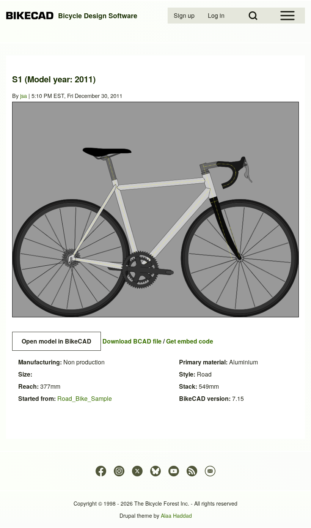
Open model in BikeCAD (56, 341)
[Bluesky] (155, 471)
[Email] (210, 471)
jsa (23, 95)
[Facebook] (100, 471)
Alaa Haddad (176, 515)
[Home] (29, 16)
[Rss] (191, 471)
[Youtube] (173, 471)
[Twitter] (137, 471)
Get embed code (189, 341)
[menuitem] (185, 16)
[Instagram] (119, 471)
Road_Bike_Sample (84, 398)
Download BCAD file (132, 341)
